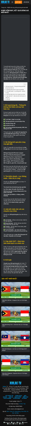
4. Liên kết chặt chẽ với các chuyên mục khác (15, 94)
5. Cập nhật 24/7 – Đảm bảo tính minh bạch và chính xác (15, 96)
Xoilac (22, 72)
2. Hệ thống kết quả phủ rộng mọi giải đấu (14, 89)
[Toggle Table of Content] (24, 84)
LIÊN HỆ (11, 397)
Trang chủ (3, 7)
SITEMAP (24, 398)
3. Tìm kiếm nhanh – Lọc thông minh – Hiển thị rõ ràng (15, 92)
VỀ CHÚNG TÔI (9, 395)
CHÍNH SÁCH (18, 395)
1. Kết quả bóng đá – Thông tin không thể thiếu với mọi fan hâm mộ (15, 87)
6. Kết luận (7, 99)
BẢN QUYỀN (18, 397)
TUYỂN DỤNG (16, 398)
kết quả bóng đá (20, 68)
